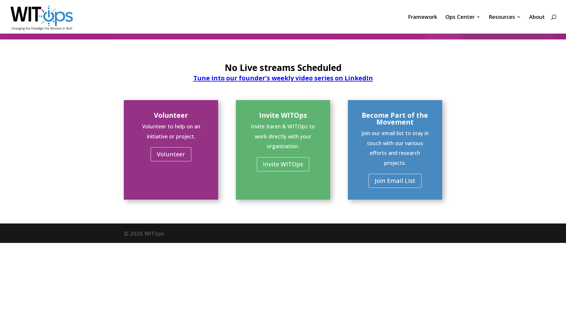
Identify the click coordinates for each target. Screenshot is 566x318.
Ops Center (460, 17)
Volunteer (171, 154)
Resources (502, 17)
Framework (422, 17)
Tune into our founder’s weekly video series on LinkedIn (283, 78)
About (537, 17)
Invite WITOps (283, 164)
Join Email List (395, 181)
